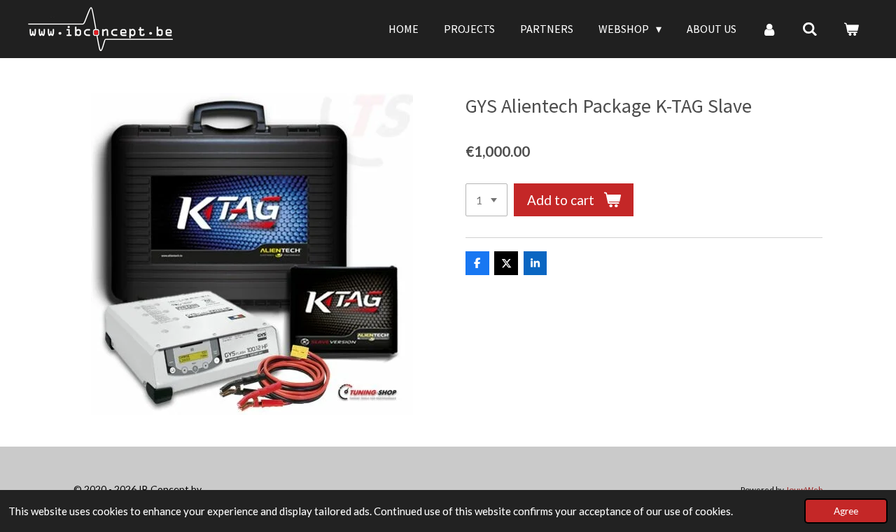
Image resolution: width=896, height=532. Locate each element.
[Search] (810, 28)
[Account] (769, 28)
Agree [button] (846, 511)
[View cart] (851, 28)
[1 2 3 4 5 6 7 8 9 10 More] (486, 199)
